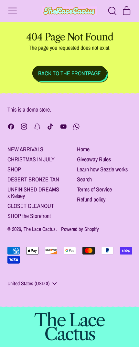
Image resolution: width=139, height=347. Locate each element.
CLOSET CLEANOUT (30, 206)
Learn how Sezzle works (102, 169)
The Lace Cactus (40, 229)
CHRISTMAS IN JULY (31, 159)
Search (84, 179)
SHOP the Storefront (29, 216)
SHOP (14, 169)
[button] (112, 11)
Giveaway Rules (94, 159)
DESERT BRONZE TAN (33, 179)
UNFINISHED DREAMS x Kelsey (33, 192)
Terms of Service (94, 189)
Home (83, 149)
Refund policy (91, 199)
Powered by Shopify (80, 229)
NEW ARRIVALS (25, 149)
